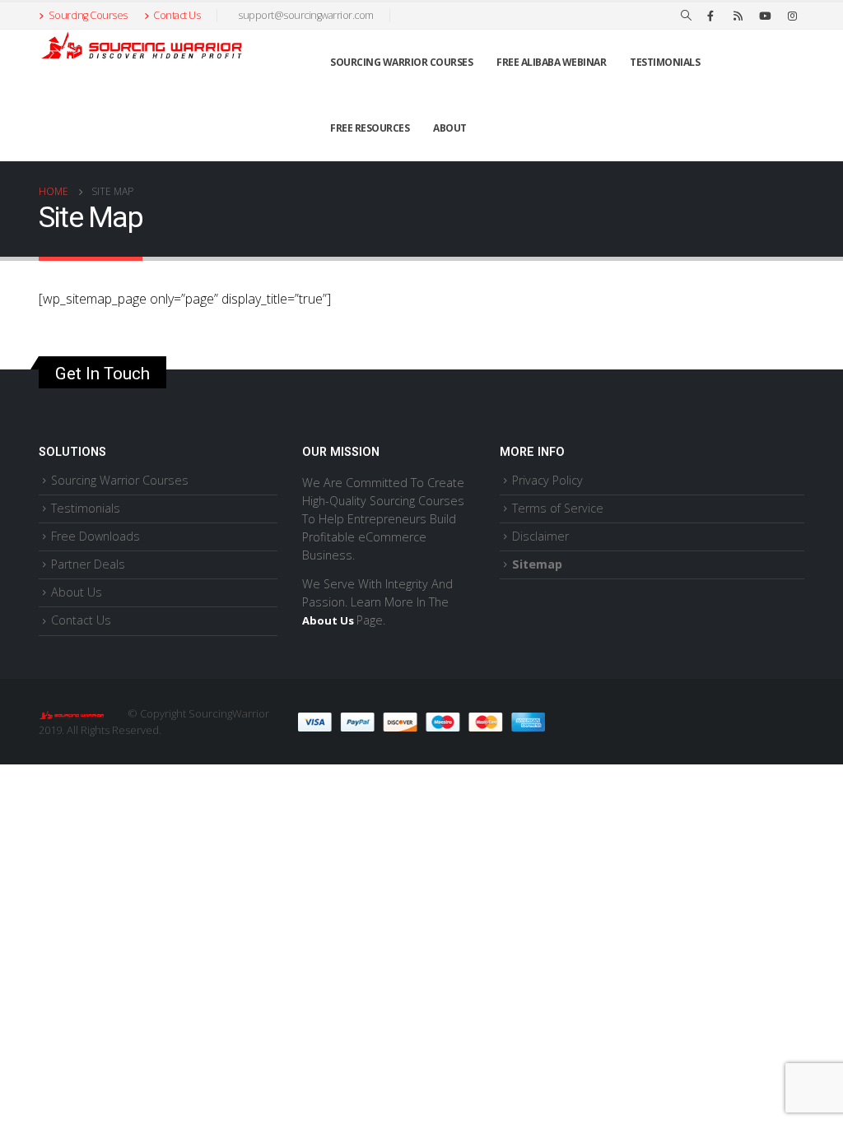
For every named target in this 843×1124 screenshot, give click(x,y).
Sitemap (537, 564)
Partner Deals (88, 564)
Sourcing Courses (88, 15)
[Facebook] (710, 15)
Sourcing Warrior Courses (401, 62)
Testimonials (665, 62)
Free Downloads (95, 536)
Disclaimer (540, 536)
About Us (76, 592)
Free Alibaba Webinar (551, 62)
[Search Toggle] (686, 15)
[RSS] (737, 15)
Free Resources (369, 128)
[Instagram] (791, 15)
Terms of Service (557, 508)
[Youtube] (764, 15)
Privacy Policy (547, 480)
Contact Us (176, 15)
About (450, 128)
